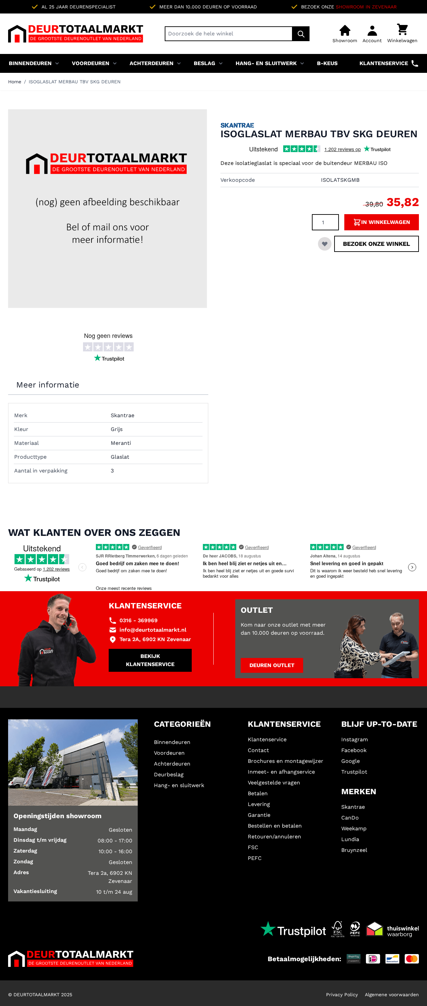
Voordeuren (90, 63)
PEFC (255, 858)
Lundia (350, 839)
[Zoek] (301, 33)
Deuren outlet (271, 665)
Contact (258, 750)
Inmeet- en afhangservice (281, 772)
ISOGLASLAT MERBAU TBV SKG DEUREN (75, 81)
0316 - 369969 (138, 620)
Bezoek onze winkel (376, 243)
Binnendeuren (30, 63)
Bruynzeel (354, 850)
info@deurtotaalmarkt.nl (152, 630)
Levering (259, 804)
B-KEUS (327, 63)
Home (14, 81)
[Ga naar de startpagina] (75, 33)
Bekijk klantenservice (150, 660)
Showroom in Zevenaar (366, 6)
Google (350, 761)
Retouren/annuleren (274, 836)
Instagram (354, 739)
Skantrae (353, 807)
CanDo (350, 817)
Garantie (259, 815)
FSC (253, 847)
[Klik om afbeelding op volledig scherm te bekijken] (107, 208)
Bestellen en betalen (275, 826)
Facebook (354, 750)
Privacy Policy (342, 994)
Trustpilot (354, 772)
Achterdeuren (152, 63)
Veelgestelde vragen (274, 782)
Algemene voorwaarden (392, 994)
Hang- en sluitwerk (266, 63)
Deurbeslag (169, 774)
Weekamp (354, 828)
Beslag (204, 63)
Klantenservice (383, 63)
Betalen (258, 793)
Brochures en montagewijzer (285, 761)
